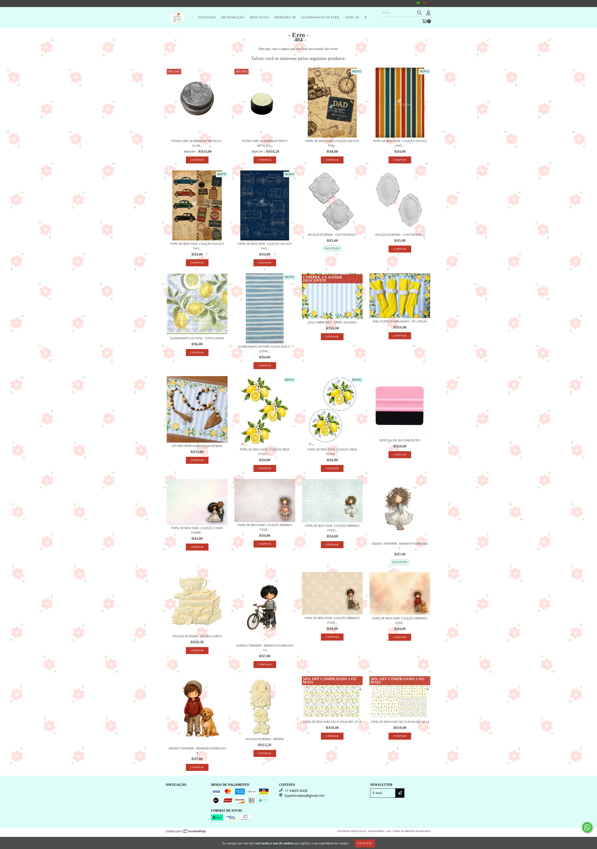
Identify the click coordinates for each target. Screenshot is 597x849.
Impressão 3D (285, 17)
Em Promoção (233, 17)
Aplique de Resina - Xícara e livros (197, 636)
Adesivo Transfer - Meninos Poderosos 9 (197, 750)
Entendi (365, 843)
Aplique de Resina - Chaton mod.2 (400, 235)
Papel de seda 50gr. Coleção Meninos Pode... (332, 620)
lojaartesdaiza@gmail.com (305, 795)
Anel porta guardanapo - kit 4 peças (400, 321)
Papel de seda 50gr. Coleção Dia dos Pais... (332, 143)
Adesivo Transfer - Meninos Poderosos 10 (264, 648)
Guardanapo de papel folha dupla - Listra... (265, 349)
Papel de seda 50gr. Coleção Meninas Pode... (265, 527)
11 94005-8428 (296, 790)
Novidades (207, 17)
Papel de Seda (356, 17)
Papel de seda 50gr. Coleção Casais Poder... (197, 530)
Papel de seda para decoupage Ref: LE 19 (332, 722)
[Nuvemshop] (186, 832)
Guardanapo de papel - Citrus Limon (197, 338)
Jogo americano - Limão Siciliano (332, 322)
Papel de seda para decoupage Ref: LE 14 (400, 722)
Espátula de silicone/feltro (399, 440)
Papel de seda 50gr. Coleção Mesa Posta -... (264, 451)
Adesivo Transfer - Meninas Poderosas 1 (400, 546)
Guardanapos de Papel (321, 17)
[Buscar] (419, 13)
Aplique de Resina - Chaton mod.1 (332, 235)
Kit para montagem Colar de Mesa (197, 446)
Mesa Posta (259, 17)
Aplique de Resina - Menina (265, 739)
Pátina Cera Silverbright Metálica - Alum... (197, 143)
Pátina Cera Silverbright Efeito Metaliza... (265, 143)
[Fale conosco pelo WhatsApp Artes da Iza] (587, 827)
